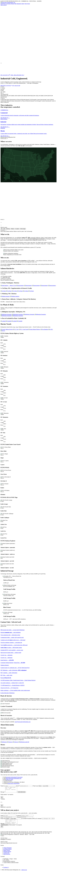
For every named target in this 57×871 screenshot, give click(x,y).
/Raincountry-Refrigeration (13, 783)
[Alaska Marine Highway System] (34, 329)
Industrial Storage (7, 851)
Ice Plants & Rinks (7, 849)
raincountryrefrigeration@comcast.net (14, 777)
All (1, 228)
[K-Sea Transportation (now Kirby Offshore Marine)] (50, 329)
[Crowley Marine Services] (7, 329)
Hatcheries (3, 3)
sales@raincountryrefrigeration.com (22, 721)
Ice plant (17, 228)
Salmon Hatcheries (7, 847)
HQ (4, 228)
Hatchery (8, 228)
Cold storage (22, 228)
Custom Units (6, 852)
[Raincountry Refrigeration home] (8, 2)
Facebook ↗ (6, 867)
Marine (12, 3)
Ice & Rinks (8, 3)
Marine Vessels (6, 850)
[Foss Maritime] (44, 329)
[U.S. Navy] (16, 329)
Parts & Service (6, 854)
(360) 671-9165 (9, 779)
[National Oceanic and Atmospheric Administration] (3, 330)
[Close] (2, 797)
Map (15, 3)
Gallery (22, 3)
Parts (26, 3)
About (28, 3)
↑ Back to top (24, 869)
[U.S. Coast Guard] (23, 329)
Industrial (19, 3)
